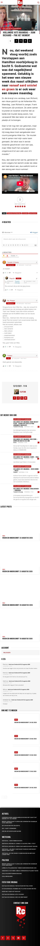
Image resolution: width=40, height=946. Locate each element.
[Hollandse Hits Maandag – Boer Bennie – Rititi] (6, 470)
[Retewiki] (24, 938)
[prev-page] (2, 797)
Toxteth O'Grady (13, 262)
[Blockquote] (18, 245)
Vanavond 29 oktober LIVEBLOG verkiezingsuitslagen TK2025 (20, 870)
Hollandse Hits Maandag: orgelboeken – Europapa (26, 489)
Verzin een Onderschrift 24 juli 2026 (25, 722)
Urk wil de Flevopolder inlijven (11, 831)
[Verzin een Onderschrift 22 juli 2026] (7, 753)
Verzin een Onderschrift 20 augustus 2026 (17, 605)
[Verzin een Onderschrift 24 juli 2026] (7, 721)
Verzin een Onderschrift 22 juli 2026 (25, 755)
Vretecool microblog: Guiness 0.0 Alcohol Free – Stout (19, 843)
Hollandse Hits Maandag (12, 28)
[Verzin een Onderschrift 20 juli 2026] (7, 786)
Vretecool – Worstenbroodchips (12, 840)
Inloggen (35, 232)
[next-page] (6, 797)
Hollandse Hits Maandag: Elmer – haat (26, 457)
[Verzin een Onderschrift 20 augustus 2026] (20, 588)
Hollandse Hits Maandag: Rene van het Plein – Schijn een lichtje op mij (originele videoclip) (25, 423)
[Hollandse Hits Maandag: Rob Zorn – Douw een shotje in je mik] (6, 440)
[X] (21, 41)
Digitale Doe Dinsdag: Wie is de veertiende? (15, 897)
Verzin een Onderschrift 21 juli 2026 (25, 771)
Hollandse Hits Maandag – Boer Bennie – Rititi (26, 470)
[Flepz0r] (17, 391)
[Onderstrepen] (8, 245)
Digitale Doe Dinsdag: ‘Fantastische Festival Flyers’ (17, 886)
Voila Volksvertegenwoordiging (12, 873)
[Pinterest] (25, 41)
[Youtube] (25, 398)
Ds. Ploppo (11, 300)
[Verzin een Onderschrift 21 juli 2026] (7, 769)
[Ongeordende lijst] (15, 245)
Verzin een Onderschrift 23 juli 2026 (25, 739)
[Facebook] (16, 41)
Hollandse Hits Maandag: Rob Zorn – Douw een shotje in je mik (25, 440)
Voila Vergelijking (7, 876)
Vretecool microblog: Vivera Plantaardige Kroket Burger (19, 846)
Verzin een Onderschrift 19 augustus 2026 (17, 638)
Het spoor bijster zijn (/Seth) (11, 825)
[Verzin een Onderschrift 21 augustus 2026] (20, 555)
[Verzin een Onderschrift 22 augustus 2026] (20, 521)
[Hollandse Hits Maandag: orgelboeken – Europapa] (6, 489)
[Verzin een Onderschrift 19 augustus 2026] (20, 622)
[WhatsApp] (30, 41)
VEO (3, 535)
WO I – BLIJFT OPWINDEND (9, 828)
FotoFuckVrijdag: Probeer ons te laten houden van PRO (19, 888)
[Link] (22, 245)
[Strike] (11, 245)
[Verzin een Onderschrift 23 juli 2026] (7, 737)
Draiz (15, 442)
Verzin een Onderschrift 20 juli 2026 (25, 787)
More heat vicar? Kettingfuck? (11, 891)
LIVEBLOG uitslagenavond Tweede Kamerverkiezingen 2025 (19, 868)
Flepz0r (12, 278)
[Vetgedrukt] (4, 245)
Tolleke (9, 355)
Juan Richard (33, 213)
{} (24, 245)
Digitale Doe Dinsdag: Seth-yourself (13, 894)
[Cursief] (6, 245)
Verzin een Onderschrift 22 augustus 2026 (17, 538)
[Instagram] (18, 398)
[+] (27, 245)
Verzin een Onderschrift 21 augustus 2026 (17, 571)
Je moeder (25, 213)
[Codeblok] (20, 245)
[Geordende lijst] (13, 245)
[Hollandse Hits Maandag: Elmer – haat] (6, 458)
